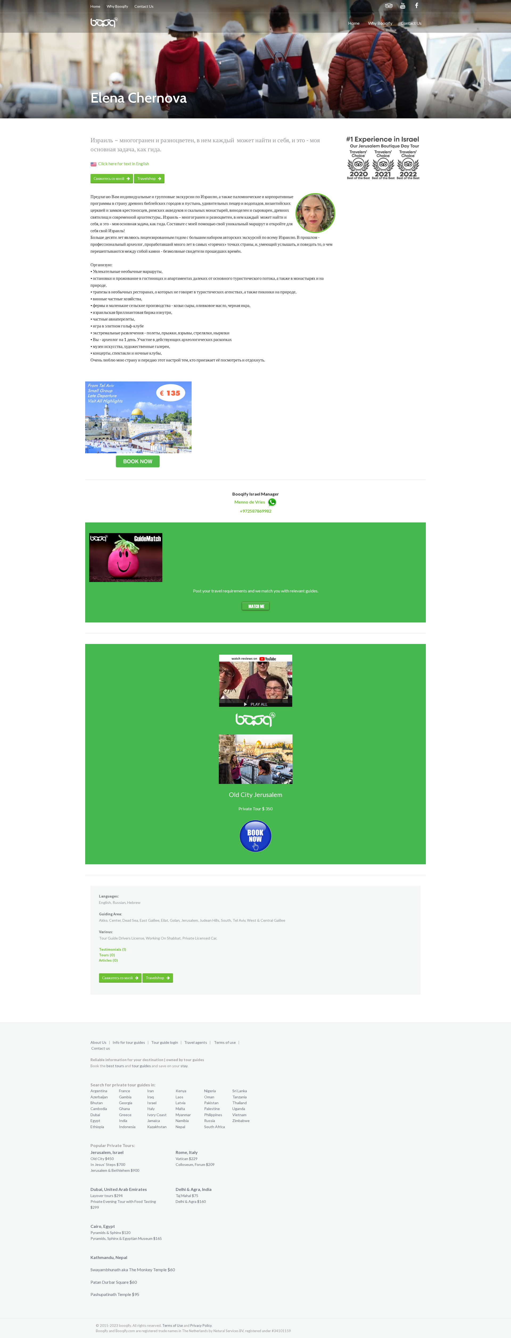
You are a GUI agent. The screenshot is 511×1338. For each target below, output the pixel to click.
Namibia (182, 1120)
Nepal (180, 1126)
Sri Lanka (239, 1090)
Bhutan (96, 1102)
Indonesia (127, 1126)
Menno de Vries (249, 501)
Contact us (100, 1048)
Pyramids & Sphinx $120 (110, 1232)
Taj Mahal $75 (187, 1195)
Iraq (150, 1097)
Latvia (181, 1102)
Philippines (213, 1114)
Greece (125, 1114)
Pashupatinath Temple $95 (114, 1294)
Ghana (124, 1108)
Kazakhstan (157, 1126)
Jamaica (153, 1120)
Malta (180, 1108)
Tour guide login (164, 1042)
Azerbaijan (99, 1097)
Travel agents (195, 1042)
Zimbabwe (241, 1120)
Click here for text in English (123, 163)
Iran (150, 1090)
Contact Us (144, 6)
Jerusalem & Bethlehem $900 (114, 1170)
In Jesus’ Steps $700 (107, 1164)
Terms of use (225, 1042)
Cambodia (98, 1108)
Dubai (95, 1114)
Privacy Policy (201, 1325)
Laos (179, 1097)
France (124, 1090)
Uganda (238, 1108)
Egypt (95, 1120)
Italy (151, 1108)
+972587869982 (255, 510)
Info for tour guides (129, 1042)
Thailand (239, 1102)
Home (95, 6)
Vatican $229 (186, 1158)
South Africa (214, 1126)
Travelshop (146, 178)
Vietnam (239, 1114)
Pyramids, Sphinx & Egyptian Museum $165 (126, 1238)
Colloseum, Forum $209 (195, 1164)
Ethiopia (97, 1126)
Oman (209, 1097)
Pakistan (211, 1102)
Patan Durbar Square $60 (113, 1282)
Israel (151, 1102)
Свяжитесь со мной (109, 178)
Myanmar (183, 1114)
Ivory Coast (157, 1114)
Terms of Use (172, 1325)
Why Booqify (117, 6)
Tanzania (239, 1097)
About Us (98, 1042)
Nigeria (210, 1090)
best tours (115, 1065)
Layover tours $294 (106, 1195)
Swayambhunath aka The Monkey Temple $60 (132, 1269)
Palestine (212, 1108)
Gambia (125, 1097)
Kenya (181, 1090)
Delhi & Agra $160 (191, 1201)
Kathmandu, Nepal (108, 1257)
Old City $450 (102, 1158)
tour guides (141, 1065)
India (123, 1120)
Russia (209, 1120)
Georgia (125, 1102)
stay (183, 1065)
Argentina (98, 1090)
